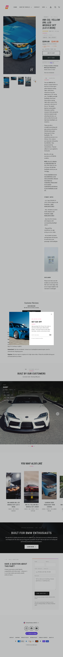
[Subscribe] (50, 334)
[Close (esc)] (51, 314)
